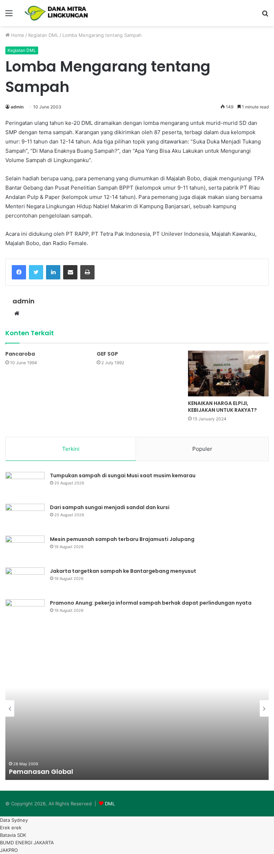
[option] (137, 708)
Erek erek (10, 827)
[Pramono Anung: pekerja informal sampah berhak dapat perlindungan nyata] (25, 612)
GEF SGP (107, 353)
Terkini (71, 448)
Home (17, 35)
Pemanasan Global (41, 771)
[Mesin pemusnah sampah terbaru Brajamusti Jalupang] (25, 549)
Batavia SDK (13, 835)
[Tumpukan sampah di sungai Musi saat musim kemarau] (25, 485)
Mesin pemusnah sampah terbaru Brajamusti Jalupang (122, 539)
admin (17, 106)
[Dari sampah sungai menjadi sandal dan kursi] (25, 517)
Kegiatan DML (43, 35)
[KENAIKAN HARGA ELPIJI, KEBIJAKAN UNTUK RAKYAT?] (228, 373)
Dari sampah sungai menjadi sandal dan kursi (109, 507)
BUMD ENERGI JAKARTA (27, 842)
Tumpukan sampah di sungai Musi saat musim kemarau (123, 475)
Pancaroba (20, 353)
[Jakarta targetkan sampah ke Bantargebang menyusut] (25, 580)
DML (110, 803)
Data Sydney (14, 820)
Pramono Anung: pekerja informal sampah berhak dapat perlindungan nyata (151, 602)
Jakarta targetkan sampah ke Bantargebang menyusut (123, 571)
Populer (202, 448)
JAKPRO (9, 850)
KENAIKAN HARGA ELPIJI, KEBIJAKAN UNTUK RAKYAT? (222, 407)
